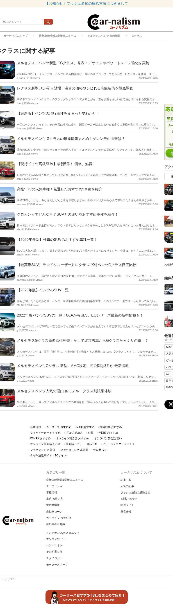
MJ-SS (20, 305)
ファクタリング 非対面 (74, 449)
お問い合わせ (129, 498)
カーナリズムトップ (15, 35)
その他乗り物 (54, 551)
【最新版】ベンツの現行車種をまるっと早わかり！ (58, 113)
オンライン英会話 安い (108, 438)
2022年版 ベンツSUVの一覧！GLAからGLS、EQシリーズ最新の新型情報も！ (80, 315)
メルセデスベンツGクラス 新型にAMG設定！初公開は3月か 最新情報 (73, 366)
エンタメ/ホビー (56, 539)
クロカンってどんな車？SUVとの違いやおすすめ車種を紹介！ (67, 214)
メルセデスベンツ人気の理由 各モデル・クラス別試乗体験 (64, 391)
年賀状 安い (100, 449)
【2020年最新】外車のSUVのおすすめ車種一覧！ (57, 239)
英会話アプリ (74, 444)
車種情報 (51, 492)
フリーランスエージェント (118, 444)
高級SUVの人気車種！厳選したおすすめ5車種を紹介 (59, 189)
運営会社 (126, 511)
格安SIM (92, 444)
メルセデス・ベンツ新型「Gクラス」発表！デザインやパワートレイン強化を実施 (83, 63)
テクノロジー (54, 558)
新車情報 (35, 427)
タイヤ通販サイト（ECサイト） (49, 455)
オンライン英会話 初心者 (45, 444)
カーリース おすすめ (58, 427)
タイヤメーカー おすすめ (45, 432)
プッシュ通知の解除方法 (135, 492)
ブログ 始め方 (74, 432)
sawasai (21, 204)
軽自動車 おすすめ (111, 427)
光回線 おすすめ (108, 432)
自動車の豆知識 (55, 524)
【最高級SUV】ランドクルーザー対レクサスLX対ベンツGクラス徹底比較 (76, 265)
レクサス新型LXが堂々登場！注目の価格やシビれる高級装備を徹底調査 (75, 88)
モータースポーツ (57, 564)
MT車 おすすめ (85, 427)
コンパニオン (54, 545)
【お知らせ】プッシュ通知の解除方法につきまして (86, 3)
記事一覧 (126, 479)
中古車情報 (53, 505)
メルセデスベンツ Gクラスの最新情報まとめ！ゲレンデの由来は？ (71, 139)
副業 (90, 432)
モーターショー (55, 486)
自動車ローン (54, 511)
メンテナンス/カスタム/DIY (62, 532)
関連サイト (127, 505)
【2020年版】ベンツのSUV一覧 (43, 290)
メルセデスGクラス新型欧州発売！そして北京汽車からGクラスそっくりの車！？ (82, 340)
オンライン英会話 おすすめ (72, 438)
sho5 (20, 229)
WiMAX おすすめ (40, 438)
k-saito (21, 78)
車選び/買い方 (54, 498)
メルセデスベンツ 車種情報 (104, 35)
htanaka (21, 128)
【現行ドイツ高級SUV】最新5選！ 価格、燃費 (54, 164)
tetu (19, 103)
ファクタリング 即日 (42, 449)
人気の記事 (127, 486)
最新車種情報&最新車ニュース (57, 35)
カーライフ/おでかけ (58, 517)
